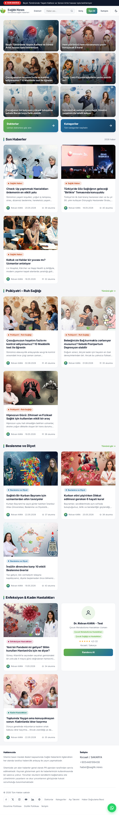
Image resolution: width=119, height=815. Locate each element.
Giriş (80, 11)
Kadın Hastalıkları (18, 712)
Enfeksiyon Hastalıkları (21, 641)
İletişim (104, 11)
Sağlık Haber (16, 183)
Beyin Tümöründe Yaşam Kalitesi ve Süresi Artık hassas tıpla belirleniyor (57, 3)
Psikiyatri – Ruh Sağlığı (21, 335)
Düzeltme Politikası (12, 806)
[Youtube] (26, 799)
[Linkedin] (32, 799)
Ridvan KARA (17, 208)
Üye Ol (92, 11)
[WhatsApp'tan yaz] (112, 807)
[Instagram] (19, 799)
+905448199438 (90, 762)
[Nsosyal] (39, 799)
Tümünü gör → (108, 291)
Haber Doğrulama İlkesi (93, 799)
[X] (12, 799)
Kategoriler (61, 799)
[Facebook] (6, 799)
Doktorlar (38, 11)
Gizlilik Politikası (31, 806)
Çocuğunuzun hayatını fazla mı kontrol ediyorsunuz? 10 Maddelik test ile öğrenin (28, 344)
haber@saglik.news (91, 767)
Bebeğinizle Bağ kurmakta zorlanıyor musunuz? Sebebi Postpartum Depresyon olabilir (87, 344)
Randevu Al (88, 652)
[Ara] (72, 11)
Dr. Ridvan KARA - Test (88, 623)
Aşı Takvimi (74, 799)
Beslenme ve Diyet (19, 490)
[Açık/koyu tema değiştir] (116, 11)
